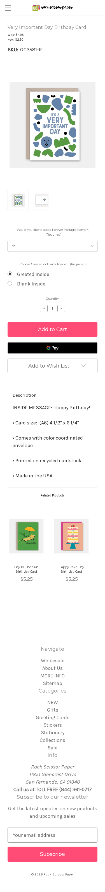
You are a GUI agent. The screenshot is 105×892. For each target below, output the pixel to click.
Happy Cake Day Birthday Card (71, 569)
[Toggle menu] (7, 7)
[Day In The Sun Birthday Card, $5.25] (26, 536)
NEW (52, 702)
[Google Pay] (52, 348)
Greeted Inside (33, 274)
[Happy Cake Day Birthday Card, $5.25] (71, 536)
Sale (52, 748)
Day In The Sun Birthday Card (26, 569)
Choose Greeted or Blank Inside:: (53, 264)
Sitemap (52, 683)
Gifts (52, 710)
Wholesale (52, 661)
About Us (52, 668)
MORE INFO (52, 676)
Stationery (52, 733)
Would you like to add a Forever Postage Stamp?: (52, 232)
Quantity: (52, 299)
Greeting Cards (52, 717)
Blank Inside (31, 284)
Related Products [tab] (53, 495)
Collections (52, 740)
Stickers (52, 725)
